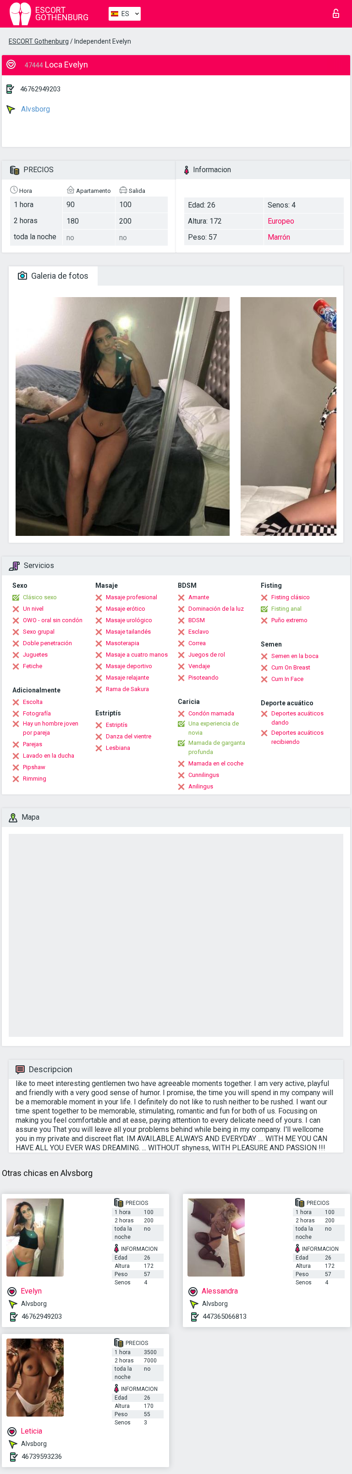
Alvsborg (34, 109)
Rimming (34, 778)
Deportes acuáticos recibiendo (297, 737)
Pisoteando (203, 677)
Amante (198, 597)
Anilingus (200, 786)
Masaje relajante (127, 677)
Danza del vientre (128, 736)
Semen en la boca (295, 656)
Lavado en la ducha (48, 755)
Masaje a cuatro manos (137, 654)
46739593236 (42, 1456)
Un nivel (33, 608)
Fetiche (32, 666)
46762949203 (40, 89)
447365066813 (225, 1316)
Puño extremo (289, 620)
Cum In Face (287, 678)
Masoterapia (122, 643)
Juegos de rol (206, 654)
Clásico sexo (40, 597)
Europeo (281, 221)
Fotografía (37, 713)
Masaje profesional (131, 597)
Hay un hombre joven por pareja (50, 728)
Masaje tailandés (128, 631)
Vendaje (199, 666)
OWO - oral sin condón (52, 620)
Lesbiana (118, 747)
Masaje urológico (129, 620)
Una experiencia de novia (213, 728)
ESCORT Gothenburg (39, 41)
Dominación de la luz (216, 608)
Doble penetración (47, 643)
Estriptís (116, 724)
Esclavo (198, 631)
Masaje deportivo (129, 666)
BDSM (196, 620)
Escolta (33, 701)
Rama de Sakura (127, 689)
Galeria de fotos (58, 276)
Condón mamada (211, 713)
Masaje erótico (125, 608)
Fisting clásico (290, 597)
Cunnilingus (203, 774)
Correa (197, 643)
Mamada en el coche (215, 763)
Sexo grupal (39, 631)
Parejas (32, 744)
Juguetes (35, 654)
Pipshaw (34, 767)
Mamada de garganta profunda (216, 747)
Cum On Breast (290, 667)
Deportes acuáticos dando (297, 718)
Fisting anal (286, 608)
